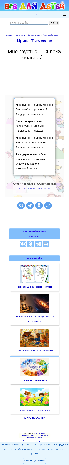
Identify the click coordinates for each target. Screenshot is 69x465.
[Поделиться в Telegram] (30, 205)
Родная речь (20, 35)
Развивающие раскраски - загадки (34, 286)
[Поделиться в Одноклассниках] (39, 205)
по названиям (26, 188)
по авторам (44, 188)
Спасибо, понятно (34, 461)
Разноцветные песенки (34, 380)
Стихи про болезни (50, 35)
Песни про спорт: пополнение (34, 410)
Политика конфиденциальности (35, 441)
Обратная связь (28, 435)
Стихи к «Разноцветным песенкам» (34, 350)
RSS (37, 435)
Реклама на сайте (34, 437)
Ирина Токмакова (34, 40)
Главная (9, 35)
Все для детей (39, 433)
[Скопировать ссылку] (48, 205)
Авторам (44, 435)
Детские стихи (34, 35)
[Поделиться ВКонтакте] (21, 205)
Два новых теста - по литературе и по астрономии (34, 318)
